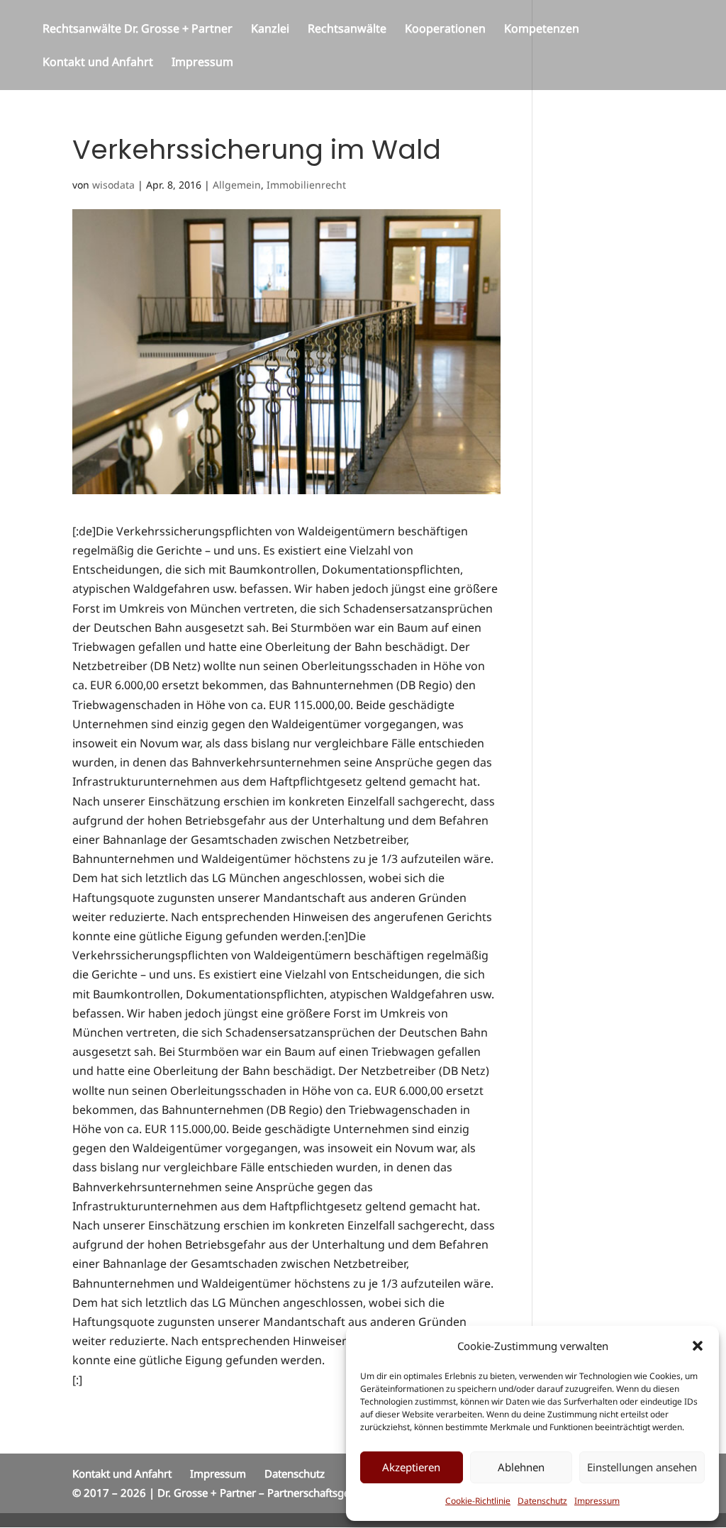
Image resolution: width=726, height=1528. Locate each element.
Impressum (597, 1501)
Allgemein (237, 184)
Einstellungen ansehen (642, 1467)
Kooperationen (445, 29)
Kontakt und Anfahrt (98, 63)
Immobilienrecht (306, 184)
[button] (698, 1346)
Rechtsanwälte (347, 29)
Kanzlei (270, 29)
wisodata (113, 184)
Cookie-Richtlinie (477, 1501)
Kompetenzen (541, 29)
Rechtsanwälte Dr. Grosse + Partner (138, 29)
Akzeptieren (411, 1467)
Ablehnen (521, 1467)
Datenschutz (542, 1501)
